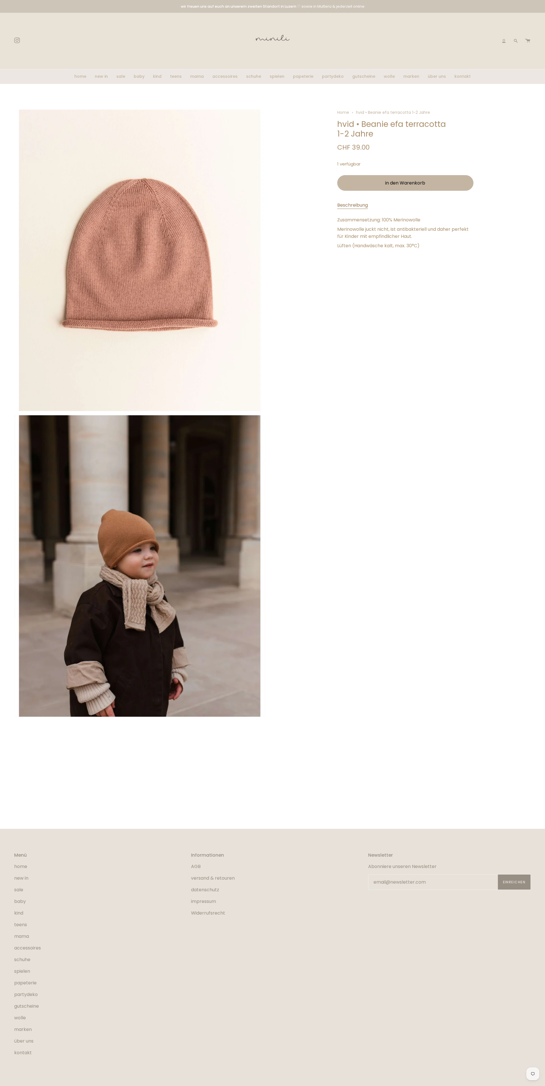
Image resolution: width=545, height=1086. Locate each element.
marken (23, 1029)
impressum (203, 901)
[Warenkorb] (528, 41)
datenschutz (205, 889)
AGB (196, 866)
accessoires (27, 948)
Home (343, 112)
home (20, 866)
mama (21, 936)
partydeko (26, 994)
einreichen (514, 882)
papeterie (25, 983)
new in (21, 878)
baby (20, 901)
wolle (20, 1017)
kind (18, 913)
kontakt (23, 1052)
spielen (22, 971)
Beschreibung (352, 205)
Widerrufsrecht (208, 913)
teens (20, 924)
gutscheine (26, 1006)
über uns (23, 1041)
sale (18, 889)
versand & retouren (213, 878)
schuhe (22, 959)
